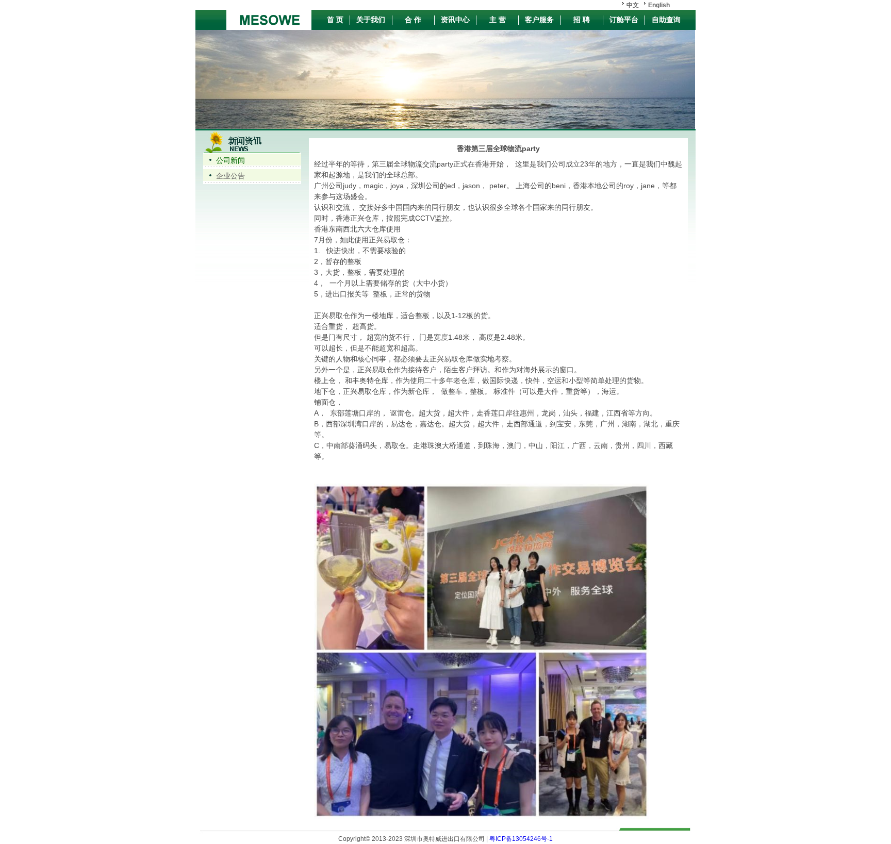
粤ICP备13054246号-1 (520, 838)
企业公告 (230, 176)
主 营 (497, 19)
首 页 (335, 19)
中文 (632, 5)
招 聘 (581, 19)
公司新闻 (230, 160)
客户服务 (539, 19)
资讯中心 (455, 19)
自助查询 (666, 19)
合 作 (413, 19)
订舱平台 (623, 19)
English (659, 5)
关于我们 (370, 19)
